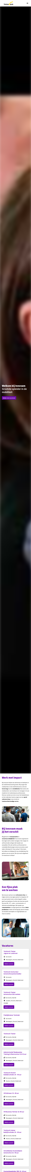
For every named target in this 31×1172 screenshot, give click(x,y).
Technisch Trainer (9, 1034)
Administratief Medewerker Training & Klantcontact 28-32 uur (15, 1053)
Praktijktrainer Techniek (12, 1015)
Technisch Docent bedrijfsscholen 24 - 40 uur (12, 1074)
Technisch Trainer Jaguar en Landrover (11, 952)
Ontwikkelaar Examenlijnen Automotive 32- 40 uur (13, 1152)
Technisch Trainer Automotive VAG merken (12, 993)
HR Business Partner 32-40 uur (14, 1112)
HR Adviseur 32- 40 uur (11, 1093)
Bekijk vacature (9, 964)
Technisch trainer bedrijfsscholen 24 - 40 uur (12, 1131)
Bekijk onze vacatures (9, 398)
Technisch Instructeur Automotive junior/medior (12, 973)
